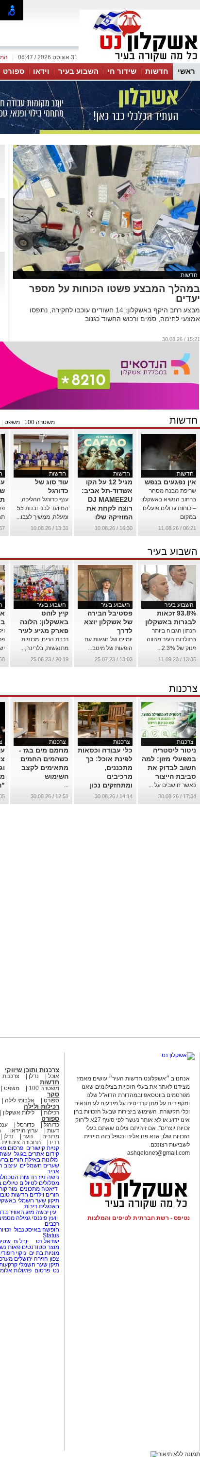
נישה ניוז (48, 1177)
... (66, 785)
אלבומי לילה (19, 1100)
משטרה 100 (39, 422)
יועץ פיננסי (45, 1218)
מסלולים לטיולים (39, 1183)
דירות (30, 1206)
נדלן (34, 1076)
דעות (53, 1130)
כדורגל (51, 1124)
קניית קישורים (42, 1148)
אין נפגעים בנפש (170, 482)
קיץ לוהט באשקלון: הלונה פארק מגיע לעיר (43, 621)
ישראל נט (46, 1241)
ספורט (13, 71)
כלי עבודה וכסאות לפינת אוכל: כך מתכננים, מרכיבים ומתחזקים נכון (105, 767)
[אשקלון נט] (178, 1055)
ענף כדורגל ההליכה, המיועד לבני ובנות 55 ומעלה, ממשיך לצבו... (42, 508)
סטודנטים (34, 1247)
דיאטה (49, 1188)
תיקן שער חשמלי (39, 1264)
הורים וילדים (44, 1194)
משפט (12, 422)
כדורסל (25, 1124)
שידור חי (121, 71)
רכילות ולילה (41, 1106)
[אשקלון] (140, 62)
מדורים (50, 1136)
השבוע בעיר (78, 71)
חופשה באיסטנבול (36, 1229)
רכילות (51, 1112)
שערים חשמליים (38, 1165)
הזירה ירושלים (31, 1258)
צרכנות (183, 688)
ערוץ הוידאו (24, 1130)
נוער (28, 1136)
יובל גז (21, 1241)
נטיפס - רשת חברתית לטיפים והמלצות (138, 1218)
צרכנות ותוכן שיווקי (32, 1070)
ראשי (186, 71)
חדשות (156, 71)
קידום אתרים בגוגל (36, 1153)
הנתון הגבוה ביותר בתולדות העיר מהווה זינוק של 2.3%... (171, 639)
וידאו (41, 71)
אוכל (53, 1076)
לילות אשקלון (18, 1112)
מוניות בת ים (43, 1253)
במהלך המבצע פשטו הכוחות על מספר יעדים (114, 293)
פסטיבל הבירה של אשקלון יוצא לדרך (108, 621)
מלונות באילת (41, 1159)
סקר (53, 1094)
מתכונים (30, 1188)
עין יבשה (45, 1212)
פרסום (41, 1270)
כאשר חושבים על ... (172, 785)
